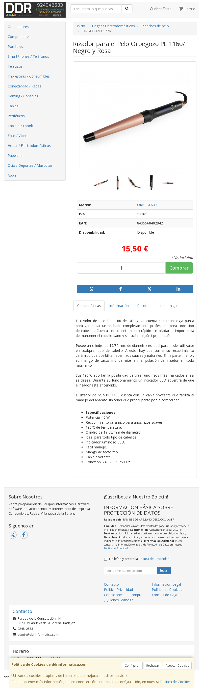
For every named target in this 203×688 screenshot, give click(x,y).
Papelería (15, 155)
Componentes (19, 36)
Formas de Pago (165, 594)
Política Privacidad (118, 589)
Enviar (164, 570)
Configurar (132, 665)
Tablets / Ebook (20, 125)
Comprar (179, 268)
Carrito (189, 8)
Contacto (111, 584)
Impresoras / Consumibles (29, 76)
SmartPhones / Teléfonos (28, 56)
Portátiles (15, 46)
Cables (13, 106)
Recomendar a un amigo (157, 305)
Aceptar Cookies (177, 665)
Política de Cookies (175, 681)
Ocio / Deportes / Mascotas (30, 165)
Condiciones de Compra (123, 594)
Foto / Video (17, 135)
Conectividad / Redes (24, 86)
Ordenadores (18, 26)
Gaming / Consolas (23, 96)
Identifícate (162, 8)
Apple (12, 175)
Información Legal (166, 584)
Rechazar (152, 665)
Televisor (15, 66)
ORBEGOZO (147, 204)
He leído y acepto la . (139, 559)
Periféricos (16, 115)
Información (119, 305)
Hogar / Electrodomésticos (29, 145)
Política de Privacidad (116, 548)
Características (89, 305)
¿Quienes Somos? (118, 600)
